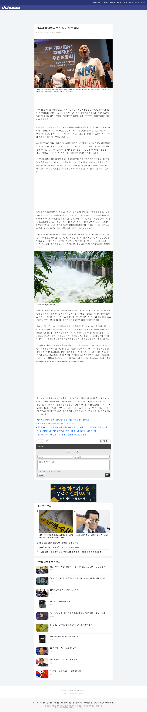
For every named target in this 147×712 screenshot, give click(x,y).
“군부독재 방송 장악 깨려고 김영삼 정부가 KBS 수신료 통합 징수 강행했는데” (66, 431)
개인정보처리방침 (66, 703)
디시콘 (143, 2)
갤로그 (131, 2)
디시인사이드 (97, 2)
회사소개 (35, 703)
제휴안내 (42, 703)
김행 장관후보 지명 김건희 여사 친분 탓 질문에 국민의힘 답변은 (61, 435)
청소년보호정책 (77, 703)
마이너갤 (112, 2)
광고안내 (49, 703)
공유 (47, 440)
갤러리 (105, 2)
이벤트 (137, 2)
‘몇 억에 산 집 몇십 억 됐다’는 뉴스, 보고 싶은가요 (56, 424)
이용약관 (56, 703)
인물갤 (125, 2)
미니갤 (119, 2)
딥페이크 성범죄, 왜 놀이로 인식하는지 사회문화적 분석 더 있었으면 (63, 420)
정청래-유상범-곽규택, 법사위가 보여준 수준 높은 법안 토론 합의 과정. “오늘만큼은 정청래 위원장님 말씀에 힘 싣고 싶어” (73, 427)
